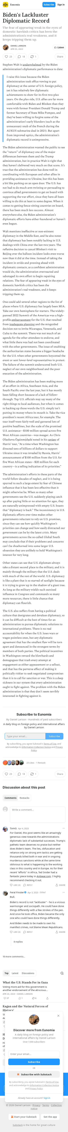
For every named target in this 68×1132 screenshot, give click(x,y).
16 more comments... (14, 956)
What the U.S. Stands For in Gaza (25, 982)
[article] (34, 990)
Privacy (36, 1105)
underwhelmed (32, 65)
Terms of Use (52, 1081)
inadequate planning (22, 324)
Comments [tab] (10, 797)
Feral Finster (17, 892)
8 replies (18, 941)
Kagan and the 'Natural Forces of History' (25, 1008)
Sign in (61, 4)
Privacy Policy (36, 1088)
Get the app (50, 1116)
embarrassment (21, 320)
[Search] (62, 973)
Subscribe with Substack (36, 1074)
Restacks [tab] (24, 797)
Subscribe (49, 4)
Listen (60, 47)
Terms (45, 1105)
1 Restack (40, 762)
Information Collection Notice (44, 1085)
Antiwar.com (44, 876)
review (52, 440)
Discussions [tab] (28, 973)
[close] (58, 1015)
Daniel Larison (18, 46)
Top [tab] (6, 973)
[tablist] (17, 798)
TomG (13, 828)
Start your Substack (25, 1116)
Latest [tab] (15, 973)
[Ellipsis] (63, 828)
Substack (18, 1125)
